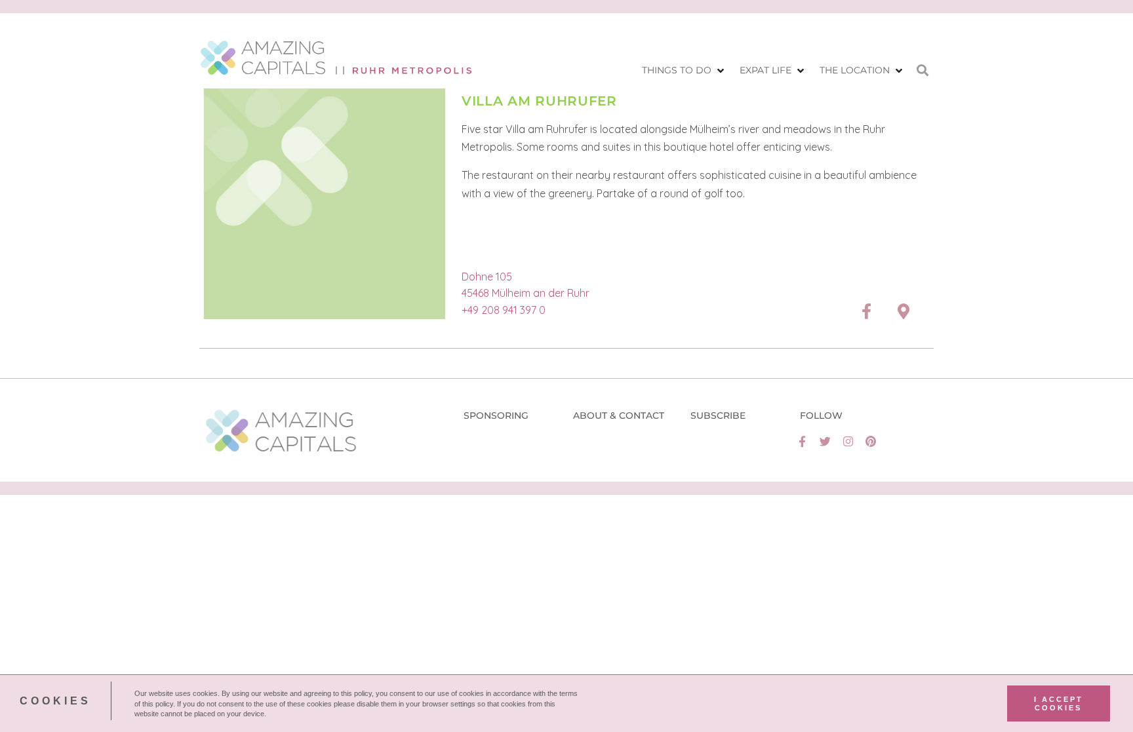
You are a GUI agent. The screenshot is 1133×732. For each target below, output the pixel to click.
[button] (684, 70)
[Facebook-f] (802, 441)
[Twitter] (825, 441)
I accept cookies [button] (1058, 703)
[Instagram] (848, 441)
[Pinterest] (871, 441)
